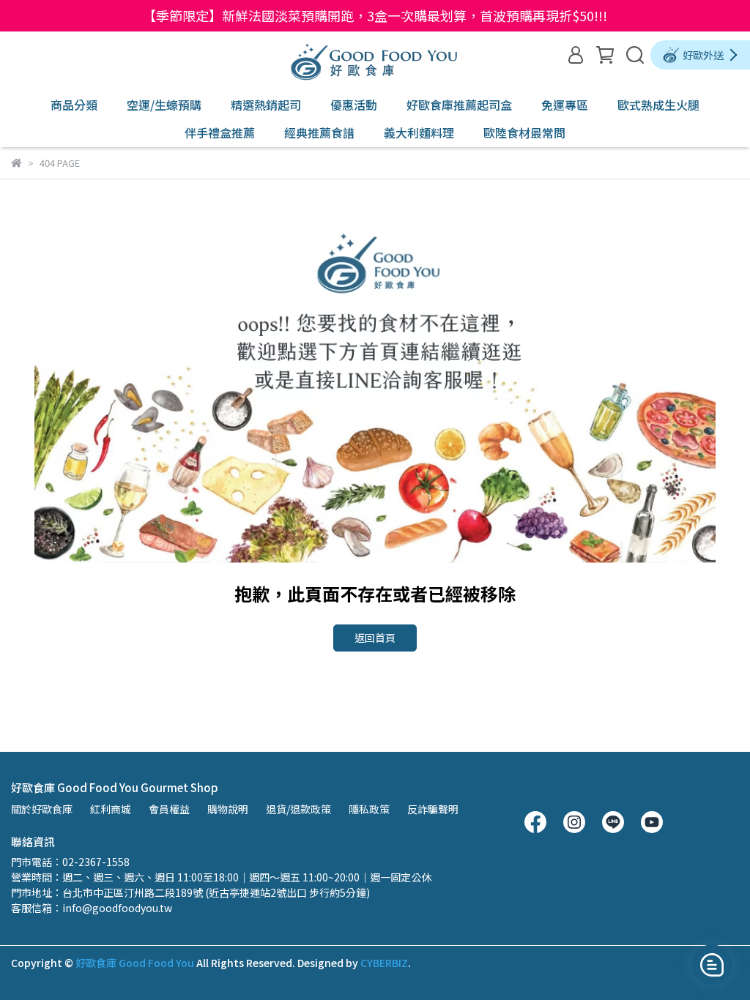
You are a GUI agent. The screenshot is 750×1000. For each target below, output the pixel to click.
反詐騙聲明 (432, 809)
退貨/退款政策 (298, 809)
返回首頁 (375, 637)
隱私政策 (369, 809)
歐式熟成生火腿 (658, 105)
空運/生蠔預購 (164, 105)
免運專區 (564, 105)
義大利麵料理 (419, 132)
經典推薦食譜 (319, 132)
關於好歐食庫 (42, 809)
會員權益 (169, 809)
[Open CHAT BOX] (711, 964)
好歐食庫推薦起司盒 (459, 105)
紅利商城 (110, 809)
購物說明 (227, 809)
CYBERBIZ (384, 962)
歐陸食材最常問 (524, 132)
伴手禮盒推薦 (220, 132)
